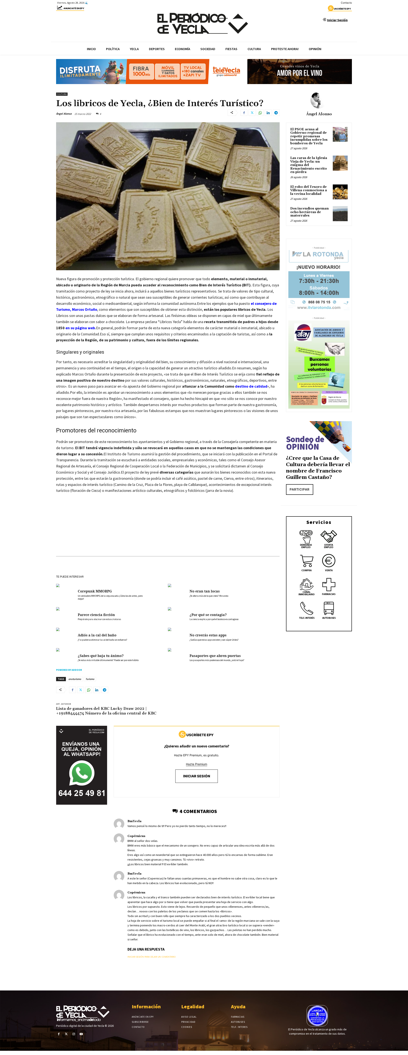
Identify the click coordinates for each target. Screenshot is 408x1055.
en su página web (80, 327)
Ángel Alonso (64, 113)
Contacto (346, 2)
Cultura (62, 94)
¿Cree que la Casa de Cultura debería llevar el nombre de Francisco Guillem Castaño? (318, 468)
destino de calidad (251, 386)
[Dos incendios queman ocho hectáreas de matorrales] (340, 213)
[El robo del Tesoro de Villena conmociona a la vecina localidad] (340, 191)
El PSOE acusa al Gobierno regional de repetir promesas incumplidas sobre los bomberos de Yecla (308, 136)
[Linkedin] (268, 113)
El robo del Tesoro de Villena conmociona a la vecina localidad (308, 190)
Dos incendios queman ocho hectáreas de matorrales (309, 212)
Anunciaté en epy (74, 8)
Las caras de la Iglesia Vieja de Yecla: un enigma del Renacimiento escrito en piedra (308, 165)
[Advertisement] (168, 529)
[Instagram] (73, 1034)
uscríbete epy (342, 8)
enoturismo (74, 679)
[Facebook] (244, 113)
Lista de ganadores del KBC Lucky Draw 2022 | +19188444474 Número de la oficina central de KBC (106, 711)
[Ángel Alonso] (318, 99)
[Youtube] (81, 1034)
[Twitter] (252, 113)
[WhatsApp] (260, 113)
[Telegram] (276, 113)
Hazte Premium (196, 764)
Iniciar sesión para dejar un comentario (152, 956)
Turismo (89, 679)
